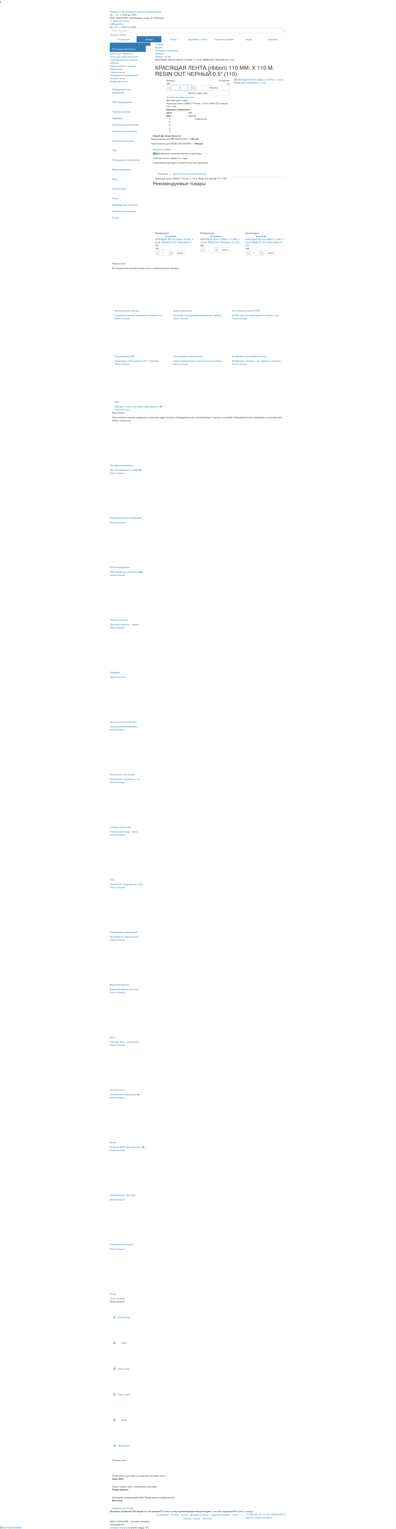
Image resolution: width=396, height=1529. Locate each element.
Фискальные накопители (124, 131)
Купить (180, 253)
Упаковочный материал (124, 211)
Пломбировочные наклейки (124, 59)
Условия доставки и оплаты (180, 97)
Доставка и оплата (198, 39)
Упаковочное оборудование (124, 75)
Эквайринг (117, 118)
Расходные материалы (124, 48)
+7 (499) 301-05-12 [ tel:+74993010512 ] (266, 1514)
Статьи (196, 1518)
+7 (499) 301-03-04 (119, 20)
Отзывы (187, 1518)
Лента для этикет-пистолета (124, 56)
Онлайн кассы (119, 188)
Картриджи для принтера (125, 204)
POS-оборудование (122, 102)
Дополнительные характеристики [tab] (190, 173)
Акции (249, 39)
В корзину (213, 87)
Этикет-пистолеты (119, 81)
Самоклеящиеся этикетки (123, 65)
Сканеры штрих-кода (122, 140)
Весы (114, 179)
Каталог (149, 39)
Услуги (173, 39)
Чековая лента (117, 78)
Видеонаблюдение (121, 169)
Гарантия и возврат (224, 39)
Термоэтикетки (117, 72)
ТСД (114, 150)
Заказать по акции (162, 149)
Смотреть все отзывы (123, 1508)
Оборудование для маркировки (121, 91)
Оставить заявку (243, 1511)
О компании (123, 39)
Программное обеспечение (126, 159)
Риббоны (114, 62)
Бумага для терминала (121, 53)
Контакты (273, 39)
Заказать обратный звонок (259, 1517)
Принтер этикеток (121, 111)
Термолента (116, 68)
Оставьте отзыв (117, 1527)
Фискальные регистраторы (125, 124)
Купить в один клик (197, 92)
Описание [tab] (163, 173)
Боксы (115, 198)
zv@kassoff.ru (117, 24)
